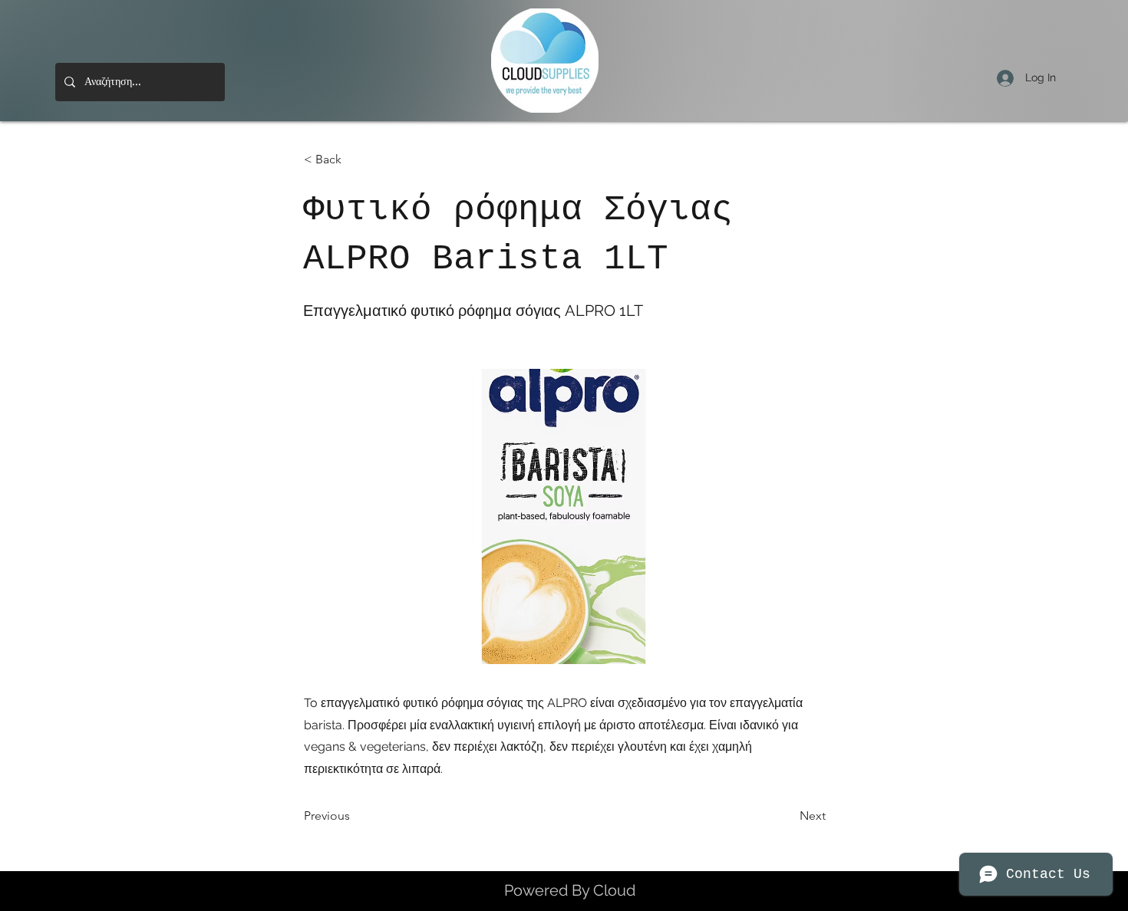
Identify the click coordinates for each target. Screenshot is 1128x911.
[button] (354, 159)
